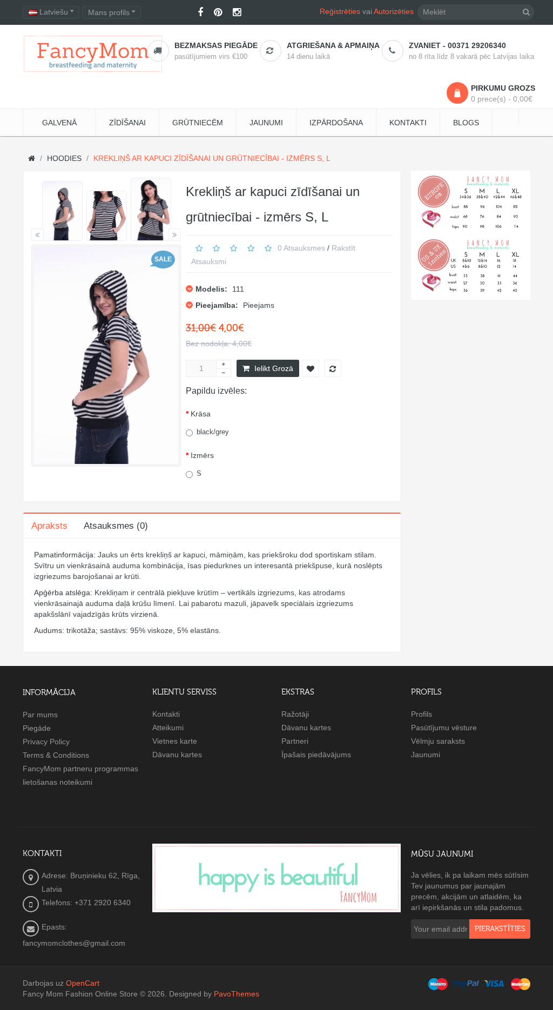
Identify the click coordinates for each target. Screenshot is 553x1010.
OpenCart (82, 983)
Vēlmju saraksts (438, 741)
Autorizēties (394, 11)
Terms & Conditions (56, 755)
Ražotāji (295, 714)
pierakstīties (500, 929)
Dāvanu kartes (177, 754)
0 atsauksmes (301, 248)
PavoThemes (236, 993)
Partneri (294, 741)
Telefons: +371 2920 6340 (86, 902)
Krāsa (201, 413)
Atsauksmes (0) (116, 526)
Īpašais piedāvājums (316, 754)
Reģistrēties (340, 11)
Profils (421, 714)
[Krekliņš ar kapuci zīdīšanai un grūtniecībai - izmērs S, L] (62, 211)
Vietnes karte (174, 741)
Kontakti (166, 714)
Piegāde (37, 728)
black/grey (213, 432)
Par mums (40, 714)
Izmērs (202, 455)
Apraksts (49, 526)
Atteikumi (168, 727)
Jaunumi (425, 754)
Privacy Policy (46, 741)
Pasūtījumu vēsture (444, 727)
